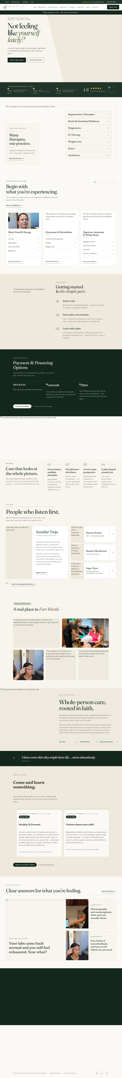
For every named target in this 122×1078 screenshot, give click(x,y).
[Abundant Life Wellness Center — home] (14, 7)
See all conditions (14, 205)
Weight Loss (80, 7)
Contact (77, 1061)
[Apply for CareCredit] (55, 386)
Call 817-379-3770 (36, 60)
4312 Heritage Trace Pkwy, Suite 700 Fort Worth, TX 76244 (100, 1038)
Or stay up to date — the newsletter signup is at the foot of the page (92, 1015)
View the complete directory (23, 584)
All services (59, 1065)
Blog (32, 2)
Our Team (78, 1041)
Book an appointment (17, 60)
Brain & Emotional (52, 7)
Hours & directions (99, 1051)
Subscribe (43, 1057)
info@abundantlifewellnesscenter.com (101, 1047)
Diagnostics (63, 7)
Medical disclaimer (55, 1073)
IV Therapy (72, 7)
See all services (16, 158)
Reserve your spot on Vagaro (24, 865)
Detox (88, 7)
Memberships (15, 2)
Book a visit (113, 7)
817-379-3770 (111, 2)
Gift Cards (78, 1057)
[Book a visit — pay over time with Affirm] (84, 386)
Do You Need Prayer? (70, 1073)
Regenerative (41, 7)
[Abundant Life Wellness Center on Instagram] (97, 1073)
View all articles (108, 891)
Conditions (25, 2)
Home (35, 7)
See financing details (22, 406)
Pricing (77, 1053)
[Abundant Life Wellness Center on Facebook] (102, 1073)
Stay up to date (19, 1048)
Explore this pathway (15, 261)
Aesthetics (95, 7)
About (7, 2)
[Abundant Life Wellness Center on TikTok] (107, 1073)
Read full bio (42, 573)
